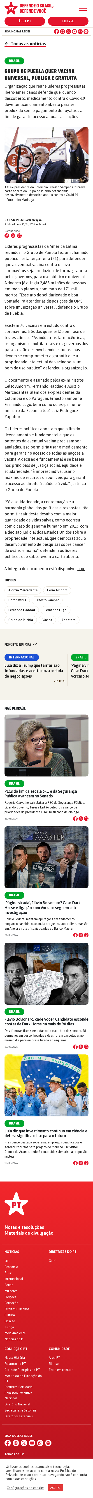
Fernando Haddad (21, 610)
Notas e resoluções (24, 1227)
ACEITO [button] (55, 1487)
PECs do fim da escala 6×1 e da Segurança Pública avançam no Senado (41, 793)
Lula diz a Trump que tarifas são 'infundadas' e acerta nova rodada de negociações (34, 670)
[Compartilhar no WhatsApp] (19, 235)
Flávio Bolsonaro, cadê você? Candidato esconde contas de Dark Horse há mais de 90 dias (46, 1021)
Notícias (12, 1252)
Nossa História (15, 1357)
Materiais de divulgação (29, 1233)
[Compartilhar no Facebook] (7, 235)
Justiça (9, 1327)
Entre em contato (61, 1370)
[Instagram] (62, 31)
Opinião (10, 1321)
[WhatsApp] (80, 31)
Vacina (47, 620)
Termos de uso (15, 1454)
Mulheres (11, 1291)
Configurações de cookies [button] (25, 1488)
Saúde (9, 1285)
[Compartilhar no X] (81, 818)
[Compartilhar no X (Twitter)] (13, 235)
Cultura (10, 1315)
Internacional (22, 657)
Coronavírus (17, 600)
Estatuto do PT (15, 1364)
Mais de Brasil (15, 708)
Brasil (80, 657)
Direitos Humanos (17, 1309)
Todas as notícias (25, 43)
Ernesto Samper (47, 600)
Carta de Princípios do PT (22, 1370)
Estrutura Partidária (19, 1387)
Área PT (25, 21)
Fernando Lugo (55, 610)
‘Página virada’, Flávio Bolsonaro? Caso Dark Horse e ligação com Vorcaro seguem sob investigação (42, 907)
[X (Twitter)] (68, 31)
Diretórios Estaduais (19, 1416)
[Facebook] (56, 31)
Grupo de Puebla (20, 620)
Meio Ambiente (15, 1333)
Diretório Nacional (17, 1404)
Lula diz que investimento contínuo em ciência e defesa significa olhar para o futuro (46, 1133)
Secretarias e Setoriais (20, 1410)
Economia (11, 1267)
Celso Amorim (57, 590)
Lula (7, 1261)
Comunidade (59, 1349)
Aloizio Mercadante (22, 590)
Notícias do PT (15, 1339)
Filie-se (68, 21)
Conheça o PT (16, 1349)
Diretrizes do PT (63, 1252)
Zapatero (69, 620)
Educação (11, 1303)
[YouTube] (74, 31)
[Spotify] (86, 31)
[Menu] (82, 8)
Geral (52, 1261)
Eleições (10, 1297)
